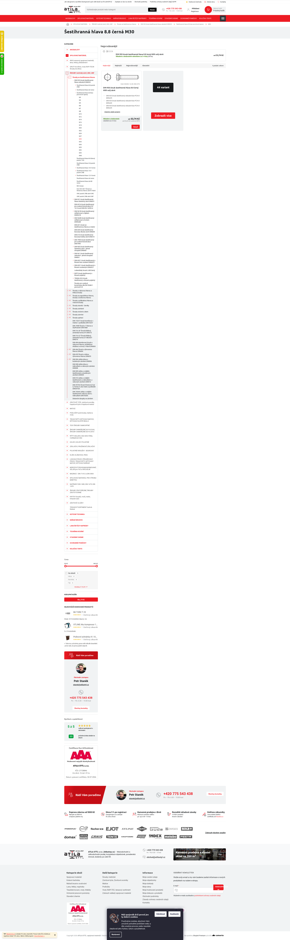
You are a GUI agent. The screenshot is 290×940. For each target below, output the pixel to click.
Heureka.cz (219, 816)
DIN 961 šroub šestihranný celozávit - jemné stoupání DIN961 (83, 255)
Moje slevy (147, 887)
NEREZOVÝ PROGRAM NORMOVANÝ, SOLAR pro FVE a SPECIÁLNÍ (83, 468)
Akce (71, 576)
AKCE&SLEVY (75, 50)
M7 (80, 108)
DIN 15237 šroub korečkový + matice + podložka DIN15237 (83, 322)
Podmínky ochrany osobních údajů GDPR (163, 2)
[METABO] (170, 836)
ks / (81, 600)
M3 (80, 97)
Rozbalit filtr (80, 587)
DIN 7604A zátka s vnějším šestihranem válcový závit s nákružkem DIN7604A (82, 394)
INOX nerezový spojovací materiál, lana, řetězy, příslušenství (82, 61)
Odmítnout (160, 914)
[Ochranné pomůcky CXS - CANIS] (97, 836)
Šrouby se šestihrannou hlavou (84, 77)
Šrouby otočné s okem (80, 312)
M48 (80, 155)
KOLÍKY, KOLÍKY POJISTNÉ (79, 442)
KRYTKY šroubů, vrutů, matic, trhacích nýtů (80, 498)
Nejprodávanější (132, 66)
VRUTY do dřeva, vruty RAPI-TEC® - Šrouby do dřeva (82, 68)
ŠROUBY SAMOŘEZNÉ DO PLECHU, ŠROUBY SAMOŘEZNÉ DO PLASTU (82, 431)
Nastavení (116, 934)
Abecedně (145, 66)
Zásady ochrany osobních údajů (155, 899)
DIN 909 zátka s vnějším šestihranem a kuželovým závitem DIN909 (81, 373)
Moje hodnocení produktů (153, 890)
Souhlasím (174, 914)
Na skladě (73, 573)
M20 (80, 128)
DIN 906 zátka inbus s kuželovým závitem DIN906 (82, 360)
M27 (80, 136)
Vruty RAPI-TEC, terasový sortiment (116, 890)
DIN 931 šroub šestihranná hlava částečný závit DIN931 (84, 200)
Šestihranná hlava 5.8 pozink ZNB (86, 164)
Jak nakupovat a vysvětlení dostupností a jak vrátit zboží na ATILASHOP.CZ (88, 2)
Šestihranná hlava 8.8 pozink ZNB (86, 86)
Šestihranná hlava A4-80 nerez (84, 182)
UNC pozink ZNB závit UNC (85, 193)
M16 (80, 122)
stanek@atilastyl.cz (81, 685)
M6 (80, 106)
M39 (80, 147)
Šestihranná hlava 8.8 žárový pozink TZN (86, 159)
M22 (80, 131)
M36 (80, 144)
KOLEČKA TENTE (76, 549)
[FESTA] (186, 836)
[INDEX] (155, 837)
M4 (80, 100)
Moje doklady (148, 883)
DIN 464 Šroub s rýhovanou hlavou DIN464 (82, 350)
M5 (80, 103)
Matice (105, 883)
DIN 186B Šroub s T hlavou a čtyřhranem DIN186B (83, 327)
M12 (80, 117)
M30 (80, 139)
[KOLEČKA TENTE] (112, 836)
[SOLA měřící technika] (187, 829)
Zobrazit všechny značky (215, 833)
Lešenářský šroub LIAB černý (84, 270)
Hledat (152, 10)
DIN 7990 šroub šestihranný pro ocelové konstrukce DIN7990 (84, 242)
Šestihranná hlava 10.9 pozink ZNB (84, 171)
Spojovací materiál (74, 877)
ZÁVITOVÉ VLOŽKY (76, 503)
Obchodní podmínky (140, 2)
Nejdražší (118, 66)
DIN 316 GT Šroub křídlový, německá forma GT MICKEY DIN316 (82, 337)
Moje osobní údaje (150, 877)
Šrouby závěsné (78, 309)
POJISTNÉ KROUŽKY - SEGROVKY (82, 451)
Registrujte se (10, 934)
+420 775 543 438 (174, 9)
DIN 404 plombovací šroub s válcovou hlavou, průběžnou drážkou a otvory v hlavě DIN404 (84, 344)
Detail (135, 127)
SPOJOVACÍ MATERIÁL (78, 55)
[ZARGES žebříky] (171, 829)
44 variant (163, 87)
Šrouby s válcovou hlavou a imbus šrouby (82, 292)
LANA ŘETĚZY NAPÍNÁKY (79, 526)
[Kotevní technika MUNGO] (84, 828)
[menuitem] (70, 18)
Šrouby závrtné (78, 315)
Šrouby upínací (78, 318)
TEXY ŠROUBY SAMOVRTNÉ (80, 425)
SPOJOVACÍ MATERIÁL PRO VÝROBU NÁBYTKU (83, 479)
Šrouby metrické (108, 877)
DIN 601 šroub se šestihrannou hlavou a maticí (84, 226)
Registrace (195, 11)
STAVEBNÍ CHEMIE (76, 537)
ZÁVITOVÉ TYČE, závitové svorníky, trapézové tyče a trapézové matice (82, 403)
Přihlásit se (221, 888)
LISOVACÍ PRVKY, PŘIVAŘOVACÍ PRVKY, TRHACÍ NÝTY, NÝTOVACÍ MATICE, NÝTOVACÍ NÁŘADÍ (81, 461)
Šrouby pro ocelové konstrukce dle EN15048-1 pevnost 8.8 (83, 285)
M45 (80, 153)
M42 (80, 150)
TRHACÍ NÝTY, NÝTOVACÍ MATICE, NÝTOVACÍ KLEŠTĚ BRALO (82, 420)
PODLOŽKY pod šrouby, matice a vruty (81, 414)
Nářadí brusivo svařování (77, 883)
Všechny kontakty (81, 708)
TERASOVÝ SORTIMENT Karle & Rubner (81, 508)
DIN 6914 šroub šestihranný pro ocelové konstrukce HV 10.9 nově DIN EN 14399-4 (84, 206)
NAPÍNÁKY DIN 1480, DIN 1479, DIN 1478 (82, 485)
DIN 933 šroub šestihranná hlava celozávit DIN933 (83, 81)
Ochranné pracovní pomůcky (78, 893)
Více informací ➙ (39, 936)
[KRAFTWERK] (127, 836)
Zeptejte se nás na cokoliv (123, 2)
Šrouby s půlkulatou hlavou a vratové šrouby (83, 301)
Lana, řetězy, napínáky (75, 887)
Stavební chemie (73, 896)
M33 (80, 142)
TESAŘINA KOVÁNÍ (77, 531)
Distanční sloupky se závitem (83, 398)
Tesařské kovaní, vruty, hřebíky (79, 890)
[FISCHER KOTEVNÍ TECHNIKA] (97, 829)
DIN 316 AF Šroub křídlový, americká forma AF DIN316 (82, 332)
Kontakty (146, 903)
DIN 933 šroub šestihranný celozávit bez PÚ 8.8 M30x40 (122, 102)
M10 (80, 114)
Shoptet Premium (199, 935)
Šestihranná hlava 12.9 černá (86, 175)
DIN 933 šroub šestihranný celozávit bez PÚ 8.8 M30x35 (122, 97)
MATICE (72, 408)
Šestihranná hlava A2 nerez (85, 90)
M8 (80, 111)
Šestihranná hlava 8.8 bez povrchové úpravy (85, 93)
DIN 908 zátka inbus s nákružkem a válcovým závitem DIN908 (84, 366)
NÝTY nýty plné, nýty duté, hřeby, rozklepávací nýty (81, 437)
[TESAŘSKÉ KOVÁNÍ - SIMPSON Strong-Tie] (84, 836)
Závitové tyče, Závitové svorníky (115, 880)
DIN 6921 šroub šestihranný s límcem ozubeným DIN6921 (84, 266)
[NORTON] (141, 836)
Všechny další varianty (112, 112)
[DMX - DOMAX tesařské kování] (70, 836)
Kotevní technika (73, 880)
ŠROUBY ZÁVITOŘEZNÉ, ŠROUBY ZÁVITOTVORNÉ (81, 491)
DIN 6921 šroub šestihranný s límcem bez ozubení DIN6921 (84, 261)
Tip (70, 583)
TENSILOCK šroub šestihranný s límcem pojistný (84, 279)
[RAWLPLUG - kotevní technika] (70, 829)
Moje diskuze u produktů (152, 893)
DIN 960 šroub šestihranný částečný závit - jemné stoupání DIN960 (83, 248)
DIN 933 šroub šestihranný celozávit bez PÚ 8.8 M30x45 (122, 107)
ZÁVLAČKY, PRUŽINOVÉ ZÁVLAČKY (82, 446)
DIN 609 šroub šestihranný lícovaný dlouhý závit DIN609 (84, 231)
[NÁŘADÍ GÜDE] (156, 829)
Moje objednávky (149, 880)
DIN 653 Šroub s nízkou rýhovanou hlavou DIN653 (82, 355)
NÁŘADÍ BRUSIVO (76, 520)
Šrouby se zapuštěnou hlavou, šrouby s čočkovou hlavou (83, 297)
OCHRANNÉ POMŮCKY (78, 543)
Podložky (106, 887)
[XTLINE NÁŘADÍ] (127, 829)
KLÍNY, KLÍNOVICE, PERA (79, 455)
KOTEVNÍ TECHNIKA (77, 514)
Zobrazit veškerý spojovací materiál (116, 893)
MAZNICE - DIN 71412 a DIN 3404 (82, 474)
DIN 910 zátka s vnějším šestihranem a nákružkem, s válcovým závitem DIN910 (82, 380)
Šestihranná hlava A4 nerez (85, 178)
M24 (80, 133)
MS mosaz (80, 186)
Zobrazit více (163, 115)
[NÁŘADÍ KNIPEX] (142, 828)
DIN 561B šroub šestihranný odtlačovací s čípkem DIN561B (84, 213)
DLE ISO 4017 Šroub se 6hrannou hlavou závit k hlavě (86, 190)
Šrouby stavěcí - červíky (81, 305)
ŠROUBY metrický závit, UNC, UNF (82, 73)
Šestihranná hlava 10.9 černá (86, 168)
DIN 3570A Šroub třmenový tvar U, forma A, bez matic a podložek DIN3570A (84, 387)
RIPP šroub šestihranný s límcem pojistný (83, 274)
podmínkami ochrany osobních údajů (208, 895)
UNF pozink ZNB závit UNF (85, 196)
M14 (80, 119)
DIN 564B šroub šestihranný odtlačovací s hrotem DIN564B (84, 220)
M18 (80, 125)
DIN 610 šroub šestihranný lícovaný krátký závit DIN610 (84, 236)
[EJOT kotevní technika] (112, 829)
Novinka (72, 579)
